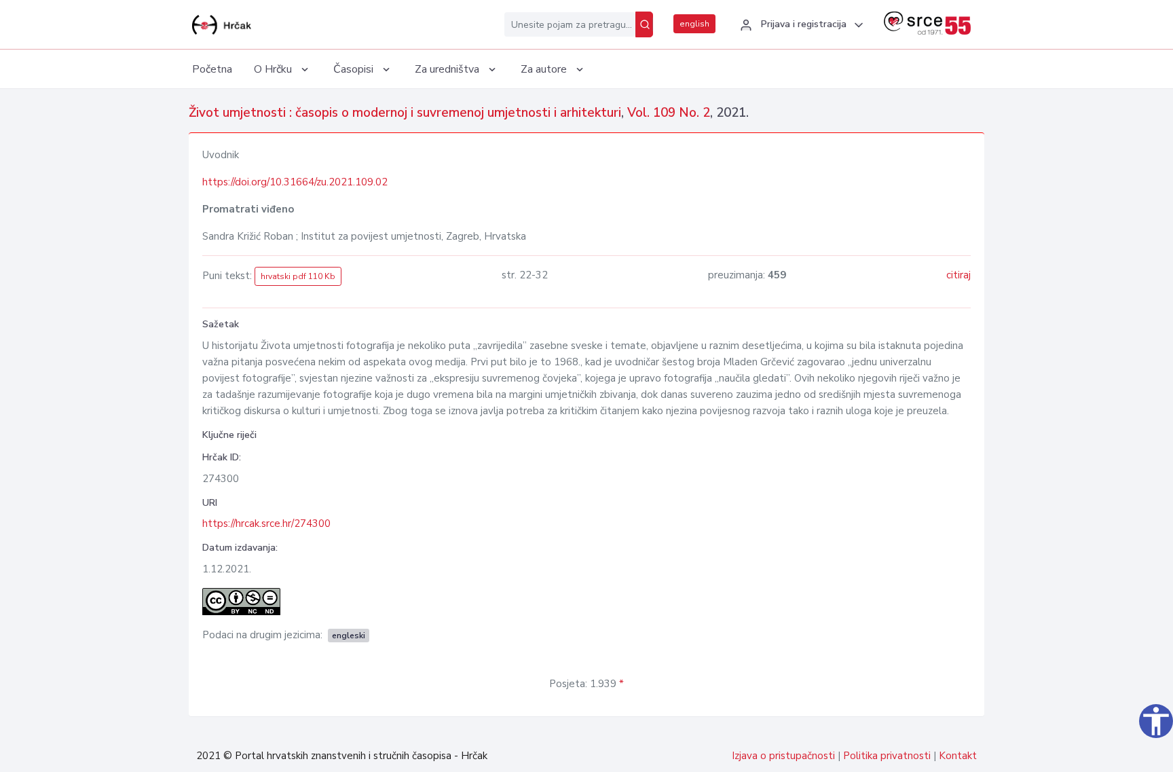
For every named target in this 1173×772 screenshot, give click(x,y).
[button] (800, 25)
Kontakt (958, 755)
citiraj (958, 275)
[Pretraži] (644, 24)
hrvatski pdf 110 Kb (298, 276)
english (694, 23)
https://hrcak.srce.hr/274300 (266, 523)
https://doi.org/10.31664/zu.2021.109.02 (295, 182)
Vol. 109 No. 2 (668, 113)
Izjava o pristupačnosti (783, 755)
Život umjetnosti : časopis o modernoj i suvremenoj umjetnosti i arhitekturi (405, 113)
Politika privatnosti (887, 755)
